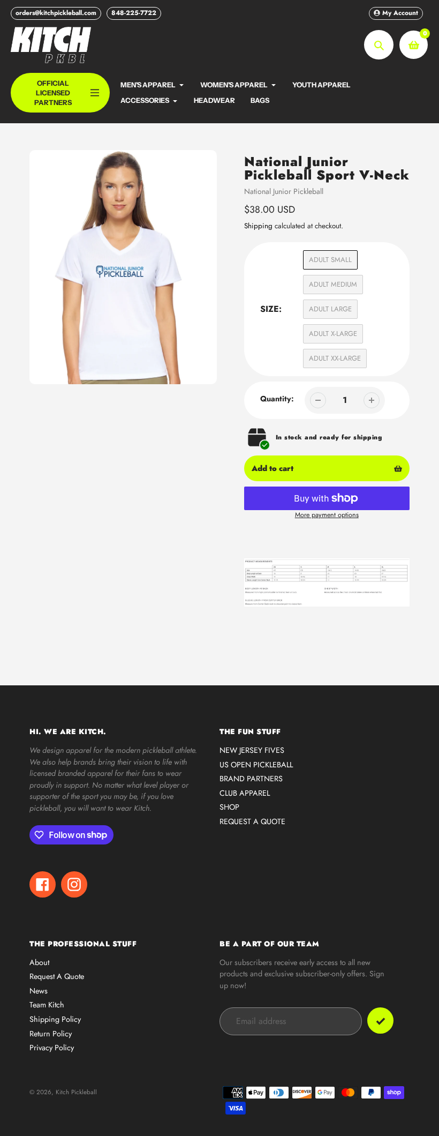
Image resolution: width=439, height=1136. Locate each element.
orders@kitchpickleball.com (56, 13)
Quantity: (277, 398)
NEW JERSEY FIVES (252, 750)
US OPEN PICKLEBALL (256, 764)
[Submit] (380, 1020)
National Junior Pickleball (283, 191)
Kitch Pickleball (76, 1091)
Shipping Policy (55, 1019)
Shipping (258, 226)
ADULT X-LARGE (333, 333)
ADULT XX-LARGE (335, 358)
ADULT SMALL (330, 260)
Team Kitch (46, 1004)
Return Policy (50, 1033)
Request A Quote (56, 976)
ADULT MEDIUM (333, 284)
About (39, 962)
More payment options (327, 515)
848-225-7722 (133, 13)
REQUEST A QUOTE (252, 821)
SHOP (229, 807)
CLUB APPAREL (245, 793)
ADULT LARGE (330, 309)
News (38, 990)
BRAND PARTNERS (251, 778)
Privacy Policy (51, 1047)
